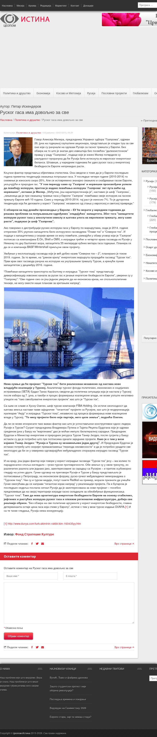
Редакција (45, 5)
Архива (32, 5)
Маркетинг (61, 5)
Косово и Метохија (68, 93)
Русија (91, 93)
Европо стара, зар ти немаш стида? (70, 717)
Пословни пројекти (114, 93)
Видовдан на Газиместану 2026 (68, 708)
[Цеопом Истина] (25, 26)
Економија (43, 93)
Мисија (20, 5)
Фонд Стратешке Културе (34, 534)
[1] (126, 507)
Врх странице (123, 543)
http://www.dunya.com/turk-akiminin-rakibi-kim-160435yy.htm (44, 523)
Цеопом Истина (21, 733)
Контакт (75, 5)
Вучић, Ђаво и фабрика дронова (69, 677)
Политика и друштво (16, 93)
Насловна (7, 5)
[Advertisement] (80, 59)
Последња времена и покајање (68, 699)
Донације (88, 5)
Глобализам (140, 93)
